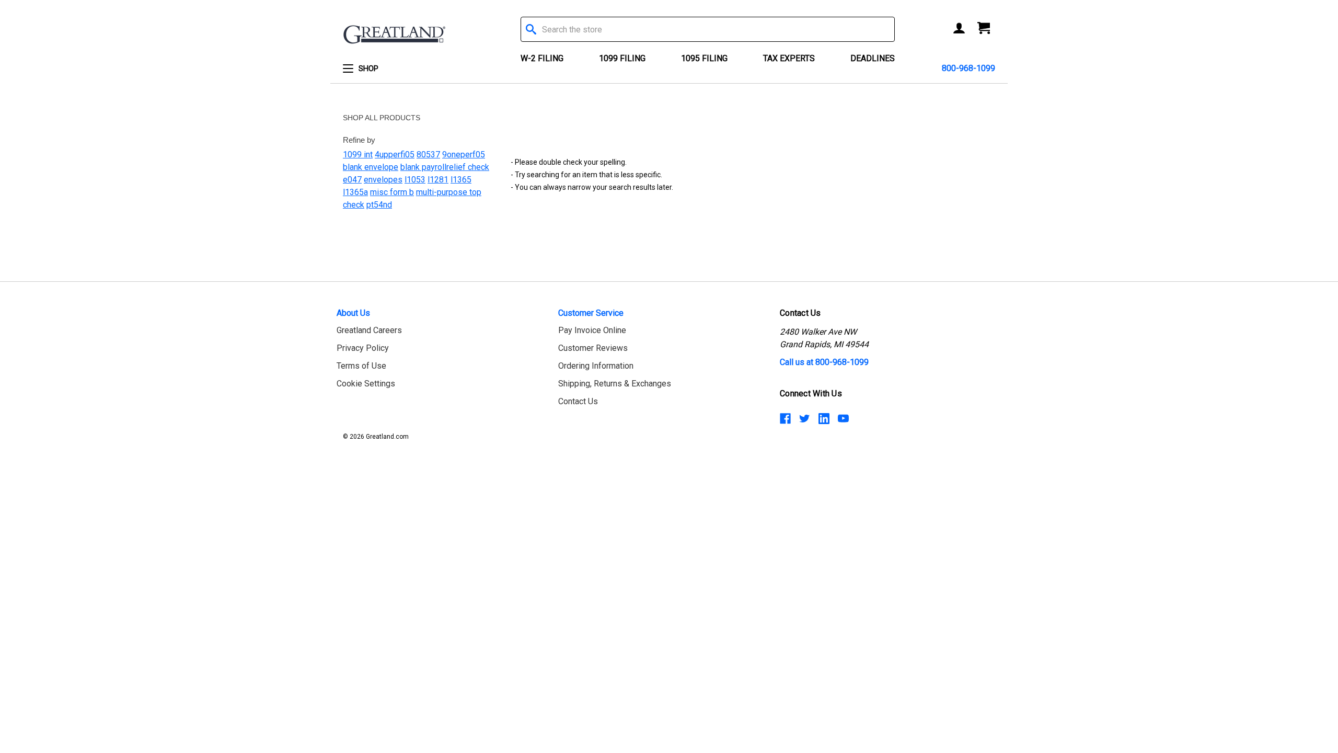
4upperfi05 (394, 154)
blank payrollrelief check (444, 167)
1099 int (358, 154)
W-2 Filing (542, 58)
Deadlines (872, 58)
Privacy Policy (363, 348)
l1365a (355, 192)
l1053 (415, 180)
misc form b (392, 192)
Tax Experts (789, 58)
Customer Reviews (593, 348)
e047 (352, 180)
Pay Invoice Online (592, 330)
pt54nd (379, 205)
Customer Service (591, 313)
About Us (353, 313)
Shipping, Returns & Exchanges (614, 384)
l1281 (438, 180)
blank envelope (370, 167)
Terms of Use (361, 366)
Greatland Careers (369, 330)
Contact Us (578, 401)
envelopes (383, 180)
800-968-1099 (968, 68)
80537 (428, 154)
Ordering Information (595, 366)
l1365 (461, 180)
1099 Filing (622, 58)
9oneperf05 (463, 154)
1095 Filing (704, 58)
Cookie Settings (366, 384)
